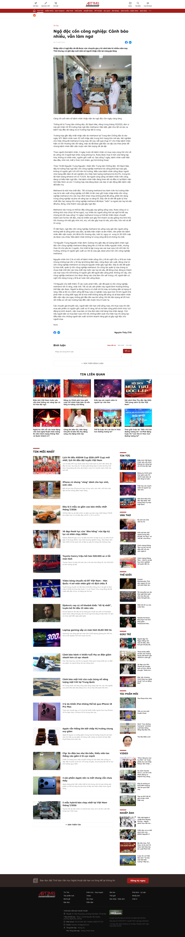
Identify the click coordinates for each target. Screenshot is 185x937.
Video (124, 753)
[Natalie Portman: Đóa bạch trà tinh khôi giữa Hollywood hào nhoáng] (128, 622)
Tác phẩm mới (129, 693)
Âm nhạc (115, 11)
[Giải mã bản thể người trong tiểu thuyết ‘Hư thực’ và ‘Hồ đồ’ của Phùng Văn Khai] (128, 537)
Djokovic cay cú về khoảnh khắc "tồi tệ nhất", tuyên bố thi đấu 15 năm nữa (87, 606)
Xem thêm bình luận (93, 363)
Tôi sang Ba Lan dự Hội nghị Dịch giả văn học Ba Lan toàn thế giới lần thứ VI (144, 596)
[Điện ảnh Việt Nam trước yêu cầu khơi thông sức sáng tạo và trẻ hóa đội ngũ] (46, 388)
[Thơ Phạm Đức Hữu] (128, 702)
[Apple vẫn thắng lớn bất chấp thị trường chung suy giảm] (46, 736)
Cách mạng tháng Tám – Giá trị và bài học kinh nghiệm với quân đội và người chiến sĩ (144, 562)
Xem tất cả (111, 345)
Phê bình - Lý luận (139, 892)
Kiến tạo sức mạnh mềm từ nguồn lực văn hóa (105, 401)
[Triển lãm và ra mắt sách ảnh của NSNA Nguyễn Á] (128, 834)
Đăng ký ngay (138, 880)
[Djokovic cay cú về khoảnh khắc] (46, 613)
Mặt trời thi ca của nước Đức (144, 606)
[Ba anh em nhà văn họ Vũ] (128, 524)
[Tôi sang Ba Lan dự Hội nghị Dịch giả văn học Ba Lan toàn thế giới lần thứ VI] (128, 596)
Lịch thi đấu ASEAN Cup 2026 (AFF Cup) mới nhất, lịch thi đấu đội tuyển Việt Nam (86, 459)
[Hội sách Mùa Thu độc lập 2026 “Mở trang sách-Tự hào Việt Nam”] (138, 388)
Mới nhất (121, 345)
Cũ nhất (129, 345)
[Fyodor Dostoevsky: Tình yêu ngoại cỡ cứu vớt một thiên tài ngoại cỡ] (128, 583)
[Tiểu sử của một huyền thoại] (128, 715)
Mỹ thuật (98, 11)
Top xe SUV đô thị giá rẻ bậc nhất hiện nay (144, 798)
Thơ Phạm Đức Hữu (144, 698)
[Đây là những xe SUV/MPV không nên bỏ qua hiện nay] (128, 788)
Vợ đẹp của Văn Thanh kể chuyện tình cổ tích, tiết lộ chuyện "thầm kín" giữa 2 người (144, 668)
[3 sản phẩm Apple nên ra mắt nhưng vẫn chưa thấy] (46, 785)
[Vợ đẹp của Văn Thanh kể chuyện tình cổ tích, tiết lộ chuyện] (128, 669)
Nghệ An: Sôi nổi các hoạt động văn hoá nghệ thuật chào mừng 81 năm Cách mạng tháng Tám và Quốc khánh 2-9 (46, 432)
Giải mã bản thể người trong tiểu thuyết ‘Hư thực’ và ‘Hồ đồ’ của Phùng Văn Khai (144, 536)
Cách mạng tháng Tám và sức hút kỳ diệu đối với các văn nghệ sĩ (144, 548)
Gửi (128, 351)
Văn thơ (69, 11)
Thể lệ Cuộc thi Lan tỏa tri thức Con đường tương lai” (107, 430)
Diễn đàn (90, 902)
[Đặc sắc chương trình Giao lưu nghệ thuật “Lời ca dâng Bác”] (128, 681)
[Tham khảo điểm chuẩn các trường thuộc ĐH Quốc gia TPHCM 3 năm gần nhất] (128, 656)
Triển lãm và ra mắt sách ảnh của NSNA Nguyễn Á (144, 832)
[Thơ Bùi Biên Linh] (128, 741)
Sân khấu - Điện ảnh (129, 11)
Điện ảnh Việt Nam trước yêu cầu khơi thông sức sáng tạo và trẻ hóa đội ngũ (46, 402)
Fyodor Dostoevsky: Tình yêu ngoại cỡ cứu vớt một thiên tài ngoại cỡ (143, 583)
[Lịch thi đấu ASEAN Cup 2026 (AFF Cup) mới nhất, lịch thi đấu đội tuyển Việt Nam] (46, 465)
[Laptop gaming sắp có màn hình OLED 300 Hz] (46, 637)
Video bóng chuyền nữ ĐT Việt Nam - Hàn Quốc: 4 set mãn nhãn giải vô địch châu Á (85, 582)
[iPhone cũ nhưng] (46, 490)
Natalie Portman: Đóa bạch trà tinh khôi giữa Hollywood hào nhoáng (144, 621)
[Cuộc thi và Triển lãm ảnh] (128, 860)
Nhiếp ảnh (127, 812)
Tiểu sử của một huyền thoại (143, 712)
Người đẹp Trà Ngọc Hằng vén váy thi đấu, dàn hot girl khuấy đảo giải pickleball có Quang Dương (144, 643)
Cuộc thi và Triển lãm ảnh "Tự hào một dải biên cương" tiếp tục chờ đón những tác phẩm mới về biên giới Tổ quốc (144, 861)
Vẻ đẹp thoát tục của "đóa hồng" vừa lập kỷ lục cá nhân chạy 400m (86, 532)
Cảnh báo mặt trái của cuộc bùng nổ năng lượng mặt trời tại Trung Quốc (85, 680)
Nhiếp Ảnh (88, 11)
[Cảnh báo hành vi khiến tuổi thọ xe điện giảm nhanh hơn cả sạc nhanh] (46, 662)
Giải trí (125, 634)
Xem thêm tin (74, 825)
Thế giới (78, 11)
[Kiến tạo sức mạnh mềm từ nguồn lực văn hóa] (107, 388)
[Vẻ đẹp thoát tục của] (46, 539)
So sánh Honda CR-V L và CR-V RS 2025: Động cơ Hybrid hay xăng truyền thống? (144, 774)
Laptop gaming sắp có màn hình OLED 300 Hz (87, 630)
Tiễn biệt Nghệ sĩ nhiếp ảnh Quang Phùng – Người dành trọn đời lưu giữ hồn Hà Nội (143, 821)
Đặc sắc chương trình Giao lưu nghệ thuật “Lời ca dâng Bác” (144, 680)
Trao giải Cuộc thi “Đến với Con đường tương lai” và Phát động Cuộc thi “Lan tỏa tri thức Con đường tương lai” (138, 432)
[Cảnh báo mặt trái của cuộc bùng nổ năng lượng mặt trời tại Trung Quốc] (46, 687)
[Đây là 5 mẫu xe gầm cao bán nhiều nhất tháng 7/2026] (46, 514)
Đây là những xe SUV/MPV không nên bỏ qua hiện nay (143, 786)
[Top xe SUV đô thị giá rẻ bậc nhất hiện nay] (128, 800)
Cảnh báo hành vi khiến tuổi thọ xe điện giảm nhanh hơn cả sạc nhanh (87, 656)
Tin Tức (40, 11)
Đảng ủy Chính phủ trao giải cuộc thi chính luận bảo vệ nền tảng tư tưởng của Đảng (77, 402)
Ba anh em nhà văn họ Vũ (143, 521)
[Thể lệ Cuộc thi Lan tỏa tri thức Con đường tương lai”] (107, 417)
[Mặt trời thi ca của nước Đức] (128, 609)
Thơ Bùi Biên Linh (144, 737)
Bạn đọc (143, 11)
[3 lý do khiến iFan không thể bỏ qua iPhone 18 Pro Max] (46, 711)
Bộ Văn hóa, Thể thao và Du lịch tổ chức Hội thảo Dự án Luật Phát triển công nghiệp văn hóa (144, 848)
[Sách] (128, 728)
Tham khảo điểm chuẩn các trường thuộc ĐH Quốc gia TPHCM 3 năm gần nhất (144, 655)
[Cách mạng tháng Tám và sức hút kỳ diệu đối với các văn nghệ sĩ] (128, 549)
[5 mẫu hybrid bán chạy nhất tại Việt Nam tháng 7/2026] (46, 810)
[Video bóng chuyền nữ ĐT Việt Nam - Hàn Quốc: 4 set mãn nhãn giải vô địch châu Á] (46, 588)
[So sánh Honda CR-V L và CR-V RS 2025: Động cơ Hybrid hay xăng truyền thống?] (128, 775)
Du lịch (107, 11)
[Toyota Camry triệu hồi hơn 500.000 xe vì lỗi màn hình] (46, 563)
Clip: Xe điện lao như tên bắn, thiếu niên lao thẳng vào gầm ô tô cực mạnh (86, 754)
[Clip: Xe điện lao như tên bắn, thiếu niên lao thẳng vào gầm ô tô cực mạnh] (46, 761)
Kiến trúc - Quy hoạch (54, 11)
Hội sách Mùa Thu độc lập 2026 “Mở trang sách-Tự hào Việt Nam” (138, 402)
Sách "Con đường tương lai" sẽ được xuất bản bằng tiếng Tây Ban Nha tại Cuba (144, 728)
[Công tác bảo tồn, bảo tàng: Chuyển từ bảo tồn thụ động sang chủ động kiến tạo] (77, 417)
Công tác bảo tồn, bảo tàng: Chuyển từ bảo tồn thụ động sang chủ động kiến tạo (76, 431)
